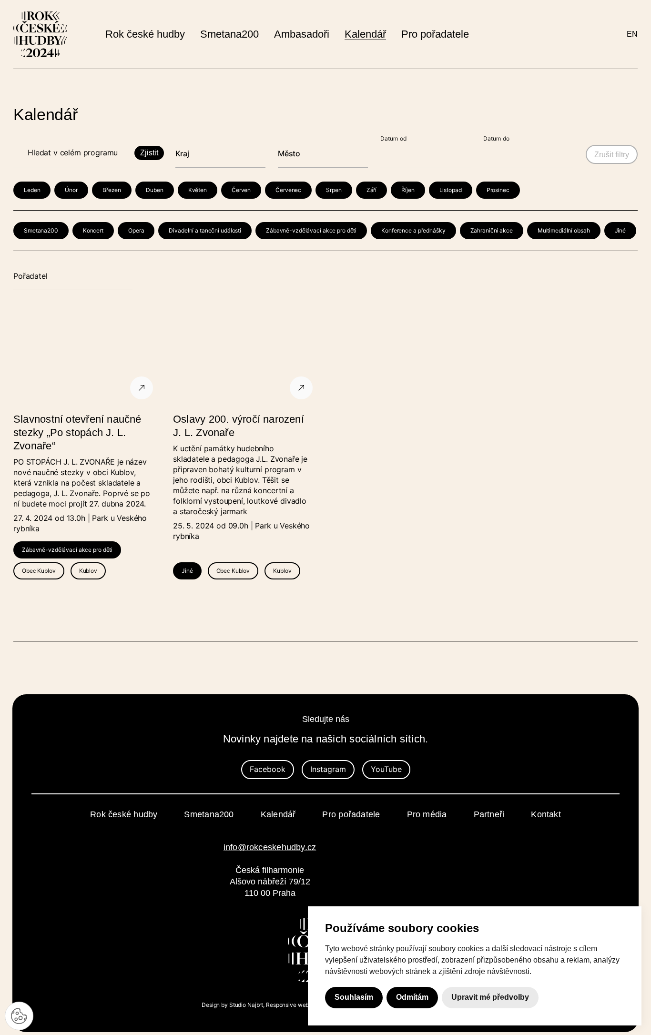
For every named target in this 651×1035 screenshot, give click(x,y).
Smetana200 (41, 230)
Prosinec (498, 189)
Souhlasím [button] (354, 998)
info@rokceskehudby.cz (270, 847)
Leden (32, 189)
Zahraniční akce (491, 230)
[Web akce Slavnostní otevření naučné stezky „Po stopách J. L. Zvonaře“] (86, 357)
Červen (241, 189)
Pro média (427, 814)
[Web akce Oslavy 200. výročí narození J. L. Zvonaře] (245, 357)
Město (289, 153)
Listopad (450, 189)
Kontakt (546, 814)
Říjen (407, 189)
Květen (197, 189)
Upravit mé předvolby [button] (490, 998)
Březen (111, 189)
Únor (71, 189)
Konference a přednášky (413, 230)
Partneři (489, 814)
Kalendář (278, 814)
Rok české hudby (123, 814)
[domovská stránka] (40, 34)
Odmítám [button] (412, 998)
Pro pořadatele (351, 814)
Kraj (182, 153)
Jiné (620, 230)
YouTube (386, 769)
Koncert (93, 230)
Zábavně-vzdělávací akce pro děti (311, 230)
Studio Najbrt (246, 1004)
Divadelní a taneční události (205, 230)
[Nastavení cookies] (19, 1016)
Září (371, 189)
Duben (154, 189)
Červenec (288, 189)
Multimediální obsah (564, 230)
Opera (136, 230)
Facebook (267, 769)
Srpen (333, 189)
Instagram (328, 769)
